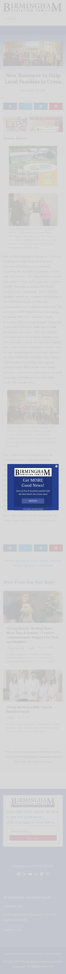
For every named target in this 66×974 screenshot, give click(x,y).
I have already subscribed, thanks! (33, 509)
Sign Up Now (33, 501)
